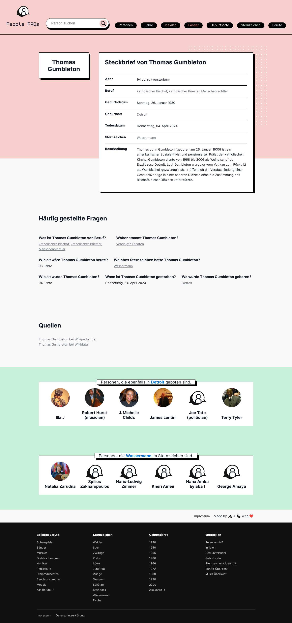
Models (41, 584)
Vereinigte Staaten (130, 244)
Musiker (42, 552)
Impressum (201, 516)
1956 (152, 552)
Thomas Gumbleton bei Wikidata (63, 344)
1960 (152, 558)
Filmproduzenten (48, 574)
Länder (193, 25)
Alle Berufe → (45, 589)
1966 (152, 563)
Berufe (277, 25)
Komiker (42, 563)
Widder (97, 542)
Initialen (170, 25)
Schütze (98, 584)
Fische (97, 600)
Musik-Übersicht (215, 574)
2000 (152, 584)
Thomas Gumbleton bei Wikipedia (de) (68, 339)
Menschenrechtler (214, 91)
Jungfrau (99, 568)
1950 (152, 547)
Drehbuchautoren (48, 558)
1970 (152, 568)
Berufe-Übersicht (216, 568)
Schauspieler (45, 542)
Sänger (41, 547)
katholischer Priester (184, 91)
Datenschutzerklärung (70, 615)
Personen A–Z (214, 542)
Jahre (149, 25)
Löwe (96, 563)
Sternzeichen (250, 25)
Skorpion (98, 579)
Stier (96, 547)
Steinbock (99, 589)
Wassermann (146, 138)
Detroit (187, 283)
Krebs (97, 558)
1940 (152, 542)
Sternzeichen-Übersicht (220, 563)
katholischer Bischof (152, 91)
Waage (97, 574)
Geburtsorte (220, 25)
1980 (152, 574)
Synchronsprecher (49, 579)
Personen (126, 25)
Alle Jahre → (157, 589)
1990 (152, 579)
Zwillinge (98, 552)
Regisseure (44, 568)
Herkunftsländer (215, 552)
